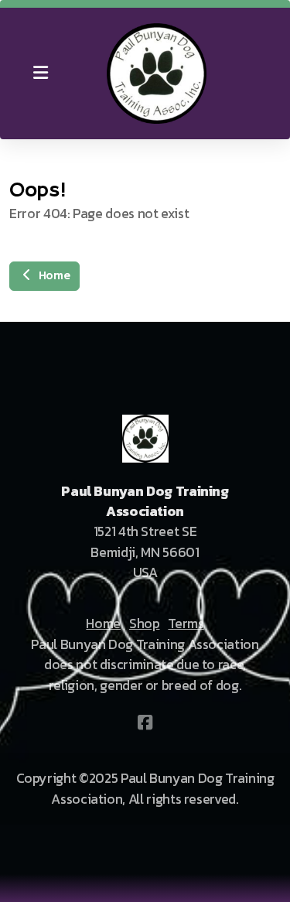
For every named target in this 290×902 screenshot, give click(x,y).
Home (52, 276)
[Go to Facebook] (145, 722)
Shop (144, 623)
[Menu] (40, 73)
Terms (185, 623)
